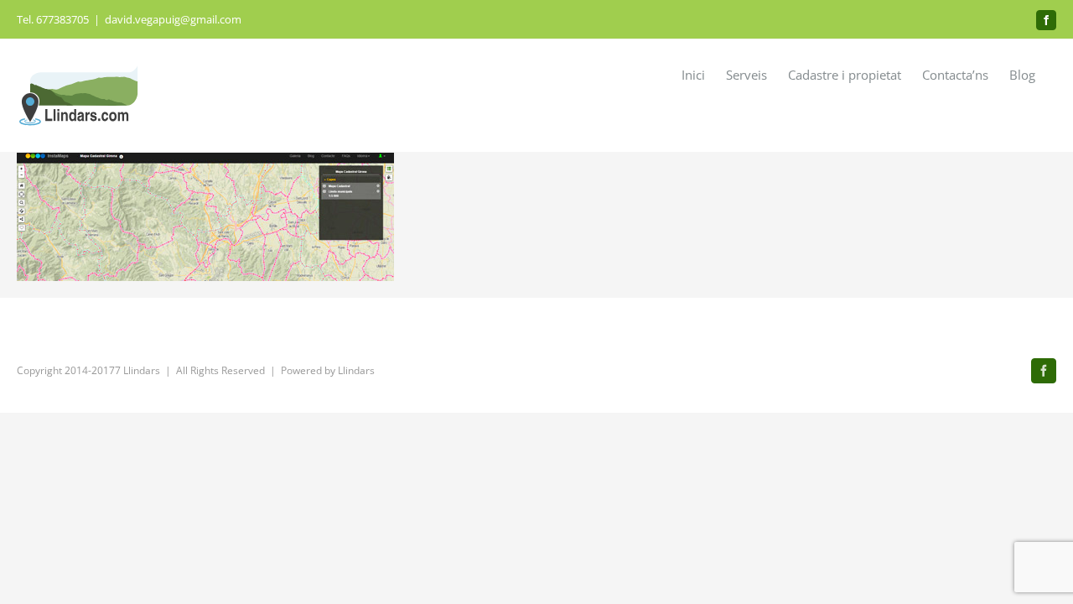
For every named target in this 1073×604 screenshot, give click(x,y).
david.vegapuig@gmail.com (173, 19)
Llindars (356, 370)
